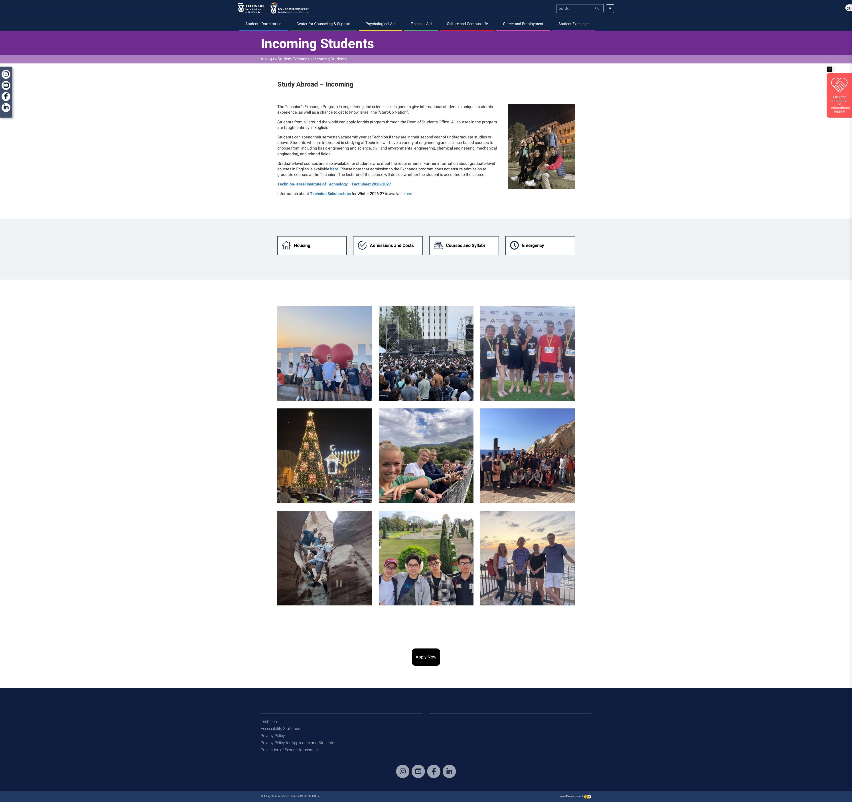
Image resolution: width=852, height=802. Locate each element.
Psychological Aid (381, 24)
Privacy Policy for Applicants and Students (297, 743)
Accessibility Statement (281, 729)
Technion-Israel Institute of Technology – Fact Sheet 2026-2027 (334, 184)
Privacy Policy (273, 736)
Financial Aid (421, 24)
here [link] (334, 169)
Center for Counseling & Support (323, 24)
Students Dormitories (263, 24)
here (410, 194)
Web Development (572, 796)
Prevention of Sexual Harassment (290, 750)
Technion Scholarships (330, 194)
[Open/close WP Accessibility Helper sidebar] (848, 7)
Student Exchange (573, 24)
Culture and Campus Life (467, 24)
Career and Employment (523, 24)
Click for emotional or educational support (840, 104)
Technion (269, 722)
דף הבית (267, 59)
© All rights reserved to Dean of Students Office (290, 796)
